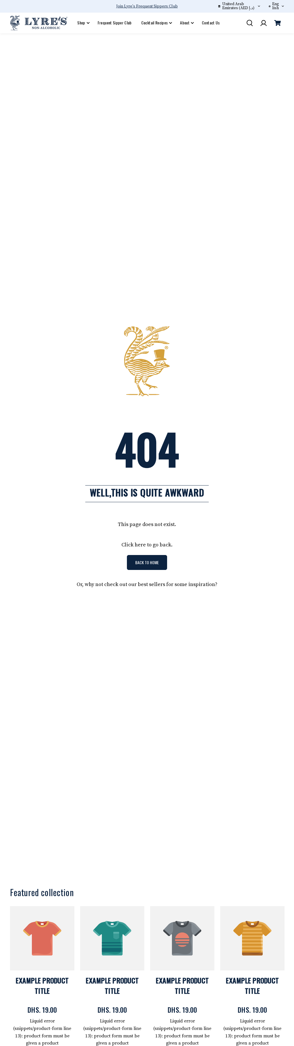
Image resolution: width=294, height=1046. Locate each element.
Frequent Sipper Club (115, 23)
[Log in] (263, 23)
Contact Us (211, 23)
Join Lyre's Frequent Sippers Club (147, 6)
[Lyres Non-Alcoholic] (38, 23)
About (184, 23)
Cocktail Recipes (154, 23)
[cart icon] (277, 23)
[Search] (249, 23)
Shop (81, 23)
